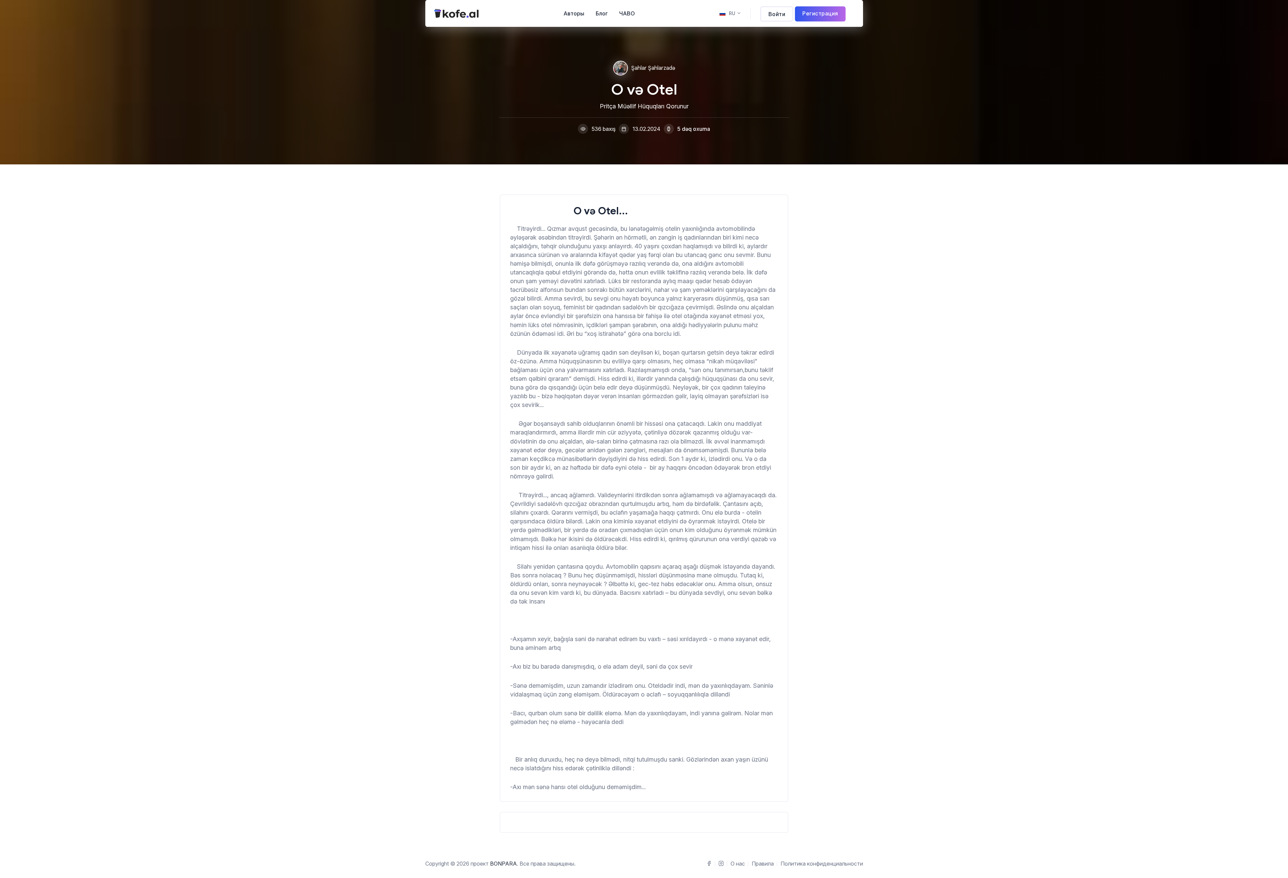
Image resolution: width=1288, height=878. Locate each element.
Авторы (574, 13)
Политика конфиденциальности (822, 863)
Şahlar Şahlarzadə (653, 68)
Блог (602, 13)
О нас (738, 863)
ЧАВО (627, 13)
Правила (763, 863)
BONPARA (503, 863)
